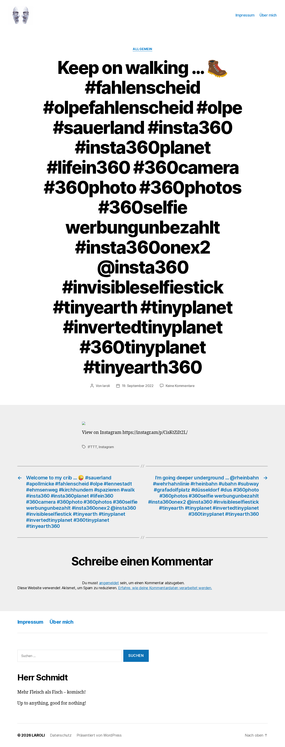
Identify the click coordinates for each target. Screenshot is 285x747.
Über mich (268, 15)
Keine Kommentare (180, 386)
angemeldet (109, 583)
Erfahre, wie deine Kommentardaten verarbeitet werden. (165, 588)
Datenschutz (61, 735)
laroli (106, 386)
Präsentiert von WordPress (99, 735)
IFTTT (92, 447)
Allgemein (142, 49)
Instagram (106, 447)
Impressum (245, 15)
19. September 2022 (138, 386)
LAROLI (38, 735)
